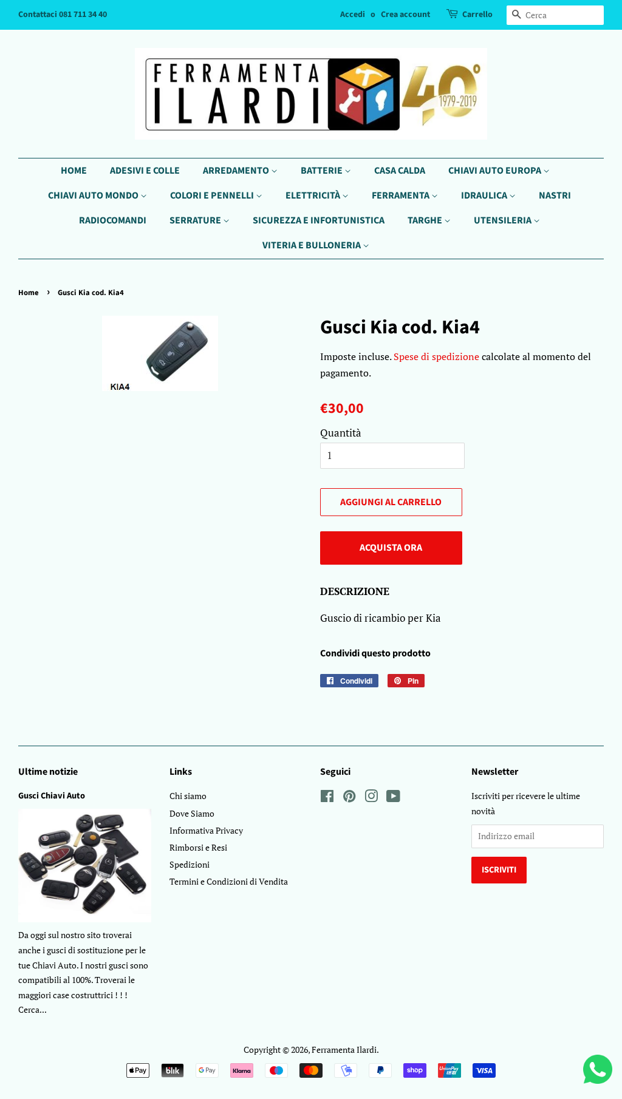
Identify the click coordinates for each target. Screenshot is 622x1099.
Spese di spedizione (436, 356)
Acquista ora (391, 547)
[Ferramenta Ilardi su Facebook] (327, 798)
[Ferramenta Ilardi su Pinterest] (349, 798)
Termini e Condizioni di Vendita (228, 881)
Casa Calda (399, 170)
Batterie (322, 170)
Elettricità (313, 195)
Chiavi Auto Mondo (94, 195)
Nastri (555, 195)
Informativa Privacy (206, 830)
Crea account (405, 15)
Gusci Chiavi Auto (51, 795)
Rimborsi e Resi (198, 847)
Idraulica (485, 195)
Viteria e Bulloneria (312, 245)
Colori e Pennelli (213, 195)
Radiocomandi (112, 220)
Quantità (340, 433)
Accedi (352, 15)
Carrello (477, 15)
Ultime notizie (48, 771)
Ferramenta (401, 195)
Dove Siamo (191, 813)
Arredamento (237, 170)
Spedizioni (189, 864)
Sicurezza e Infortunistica (318, 220)
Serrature (196, 220)
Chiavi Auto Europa (495, 170)
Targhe (426, 220)
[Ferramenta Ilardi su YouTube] (393, 798)
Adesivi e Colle (145, 170)
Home (74, 170)
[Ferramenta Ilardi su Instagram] (371, 798)
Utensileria (503, 220)
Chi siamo (188, 795)
